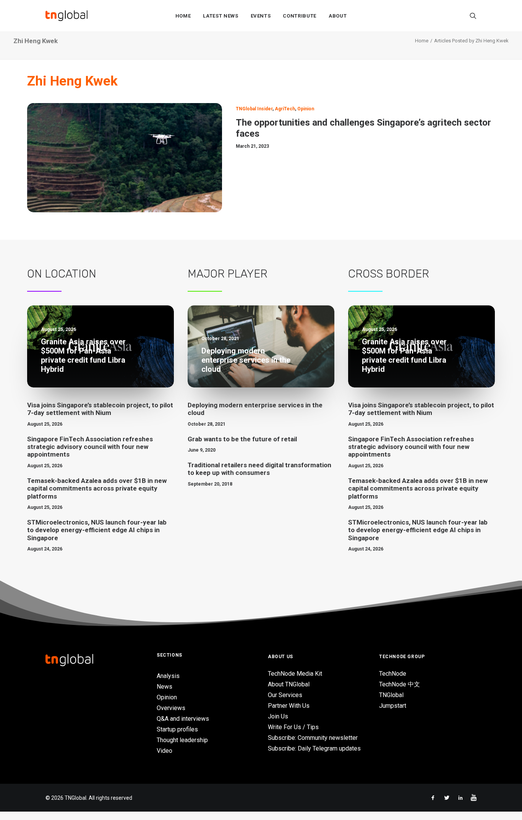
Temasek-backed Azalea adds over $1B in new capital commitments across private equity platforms (97, 488)
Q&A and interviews (183, 718)
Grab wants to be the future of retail (242, 439)
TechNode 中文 (399, 684)
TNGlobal (391, 695)
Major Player (227, 273)
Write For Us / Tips (293, 727)
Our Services (285, 695)
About (338, 16)
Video (164, 750)
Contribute (299, 16)
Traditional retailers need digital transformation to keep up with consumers (259, 468)
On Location (61, 273)
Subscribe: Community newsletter (313, 737)
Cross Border (388, 273)
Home (183, 16)
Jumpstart (392, 705)
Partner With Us (289, 705)
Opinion (305, 108)
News (164, 686)
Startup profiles (177, 729)
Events (261, 16)
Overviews (171, 708)
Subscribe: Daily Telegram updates (314, 748)
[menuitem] (183, 15)
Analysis (168, 676)
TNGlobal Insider (254, 108)
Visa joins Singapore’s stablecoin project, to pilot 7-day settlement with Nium (100, 408)
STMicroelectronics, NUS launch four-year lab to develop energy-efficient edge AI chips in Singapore (97, 530)
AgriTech (285, 108)
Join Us (278, 716)
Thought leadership (182, 740)
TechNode (392, 673)
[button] (473, 15)
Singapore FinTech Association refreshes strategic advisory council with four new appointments (90, 446)
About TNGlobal (289, 684)
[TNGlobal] (66, 15)
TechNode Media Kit (295, 673)
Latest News (220, 16)
